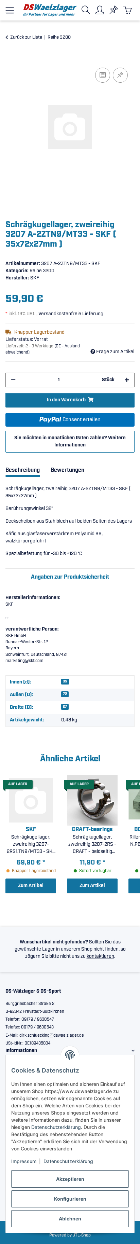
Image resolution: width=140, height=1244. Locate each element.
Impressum (23, 1161)
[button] (87, 10)
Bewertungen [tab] (67, 470)
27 (65, 706)
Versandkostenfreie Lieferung (70, 314)
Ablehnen (70, 1218)
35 (65, 681)
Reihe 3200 (42, 271)
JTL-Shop (82, 1235)
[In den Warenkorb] (10, 58)
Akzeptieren (70, 1179)
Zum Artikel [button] (30, 886)
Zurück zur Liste (26, 37)
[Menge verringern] (13, 380)
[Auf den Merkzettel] (120, 75)
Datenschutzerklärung (56, 1127)
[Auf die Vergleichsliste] (102, 75)
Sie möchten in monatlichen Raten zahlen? (70, 441)
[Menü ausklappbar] (9, 7)
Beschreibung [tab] (22, 470)
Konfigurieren (70, 1199)
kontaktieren (100, 956)
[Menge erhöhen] (126, 380)
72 (65, 694)
